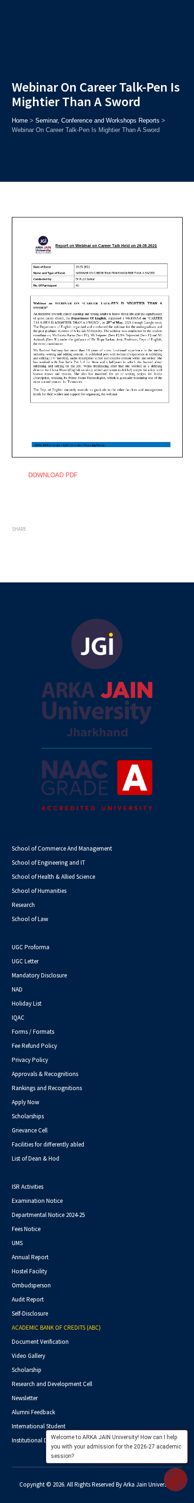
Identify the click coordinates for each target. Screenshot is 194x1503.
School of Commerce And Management (62, 848)
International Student (38, 1426)
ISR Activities (27, 1187)
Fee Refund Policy (34, 1046)
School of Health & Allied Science (53, 877)
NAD (17, 989)
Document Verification (40, 1342)
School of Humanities (39, 891)
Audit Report (28, 1299)
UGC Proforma (30, 947)
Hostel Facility (29, 1271)
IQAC (18, 1018)
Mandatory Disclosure (39, 975)
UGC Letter (25, 961)
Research (23, 905)
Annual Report (30, 1257)
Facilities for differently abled (48, 1144)
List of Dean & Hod (35, 1158)
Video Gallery (28, 1356)
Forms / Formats (33, 1032)
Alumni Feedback (33, 1412)
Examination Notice (37, 1201)
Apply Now (25, 1102)
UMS (17, 1243)
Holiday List (26, 1003)
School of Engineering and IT (48, 863)
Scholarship (26, 1370)
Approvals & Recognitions (45, 1074)
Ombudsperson (31, 1285)
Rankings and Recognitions (47, 1088)
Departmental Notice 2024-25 (48, 1215)
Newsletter (25, 1398)
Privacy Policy (30, 1060)
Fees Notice (26, 1229)
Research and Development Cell (52, 1384)
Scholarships (28, 1116)
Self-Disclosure (30, 1313)
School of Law (30, 919)
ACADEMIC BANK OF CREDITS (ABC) (56, 1328)
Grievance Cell (30, 1130)
